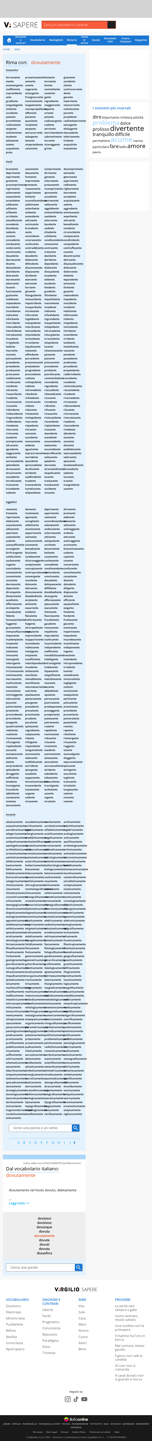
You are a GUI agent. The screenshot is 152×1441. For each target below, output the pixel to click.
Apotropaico (15, 1349)
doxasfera (44, 1253)
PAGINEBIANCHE (80, 1424)
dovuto (44, 1249)
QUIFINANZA (129, 1424)
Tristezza (48, 1353)
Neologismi (56, 40)
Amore (84, 1330)
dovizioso (44, 1223)
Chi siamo (38, 1432)
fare (114, 146)
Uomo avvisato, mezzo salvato (126, 1318)
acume (121, 139)
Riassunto (49, 1334)
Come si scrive (84, 40)
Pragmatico (51, 1322)
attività (138, 117)
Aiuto (116, 1432)
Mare (82, 1324)
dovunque (44, 1227)
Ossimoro (13, 1306)
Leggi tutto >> (19, 1203)
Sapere (25, 25)
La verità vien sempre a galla (126, 1308)
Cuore (83, 1337)
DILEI (106, 1424)
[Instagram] (68, 1399)
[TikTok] (76, 1399)
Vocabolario (37, 40)
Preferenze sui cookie (100, 1432)
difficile (122, 134)
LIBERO (6, 1424)
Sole (82, 1312)
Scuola (96, 40)
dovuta (44, 1231)
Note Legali (51, 1432)
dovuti (44, 1244)
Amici (83, 1343)
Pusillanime (14, 1324)
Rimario (72, 40)
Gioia (46, 1346)
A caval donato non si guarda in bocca (129, 1377)
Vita (81, 1306)
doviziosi (44, 1218)
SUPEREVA (76, 1428)
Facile (46, 1316)
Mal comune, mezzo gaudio (129, 1347)
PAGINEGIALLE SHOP (49, 1424)
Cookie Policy (79, 1432)
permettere (101, 141)
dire (97, 116)
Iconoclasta (14, 1343)
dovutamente (44, 1236)
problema (106, 122)
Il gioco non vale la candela (128, 1358)
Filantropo (13, 1312)
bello (123, 147)
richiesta (126, 117)
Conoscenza (51, 1328)
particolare (101, 147)
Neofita (11, 1337)
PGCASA (66, 1424)
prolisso (101, 129)
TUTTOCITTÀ (96, 1424)
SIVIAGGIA (115, 1424)
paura (97, 152)
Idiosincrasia (15, 1318)
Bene (82, 1349)
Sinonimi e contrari (20, 40)
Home (9, 40)
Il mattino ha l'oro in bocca (130, 1338)
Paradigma (50, 1340)
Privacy (64, 1432)
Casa (82, 1318)
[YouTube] (84, 1399)
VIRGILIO (16, 1424)
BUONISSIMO (142, 1424)
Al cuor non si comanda (125, 1367)
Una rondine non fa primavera (129, 1328)
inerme (138, 141)
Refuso (11, 1330)
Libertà (47, 1310)
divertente (127, 128)
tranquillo (103, 134)
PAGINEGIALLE (30, 1424)
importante (110, 117)
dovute (44, 1240)
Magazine (141, 40)
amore (136, 146)
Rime (17, 49)
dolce (125, 123)
